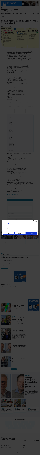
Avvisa (8, 233)
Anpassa (19, 233)
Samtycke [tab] (8, 223)
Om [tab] (31, 223)
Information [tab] (20, 223)
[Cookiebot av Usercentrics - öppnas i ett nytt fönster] (33, 221)
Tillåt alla (31, 233)
